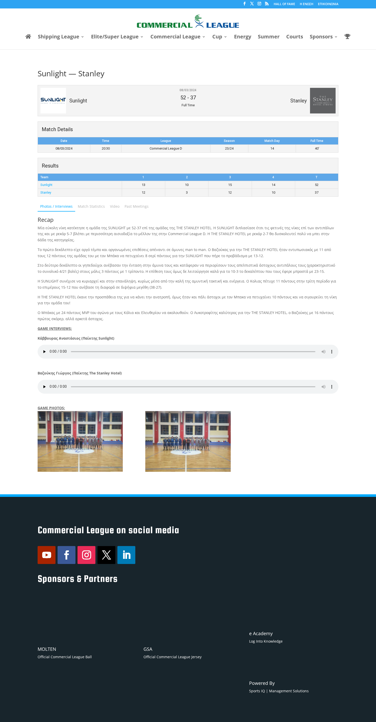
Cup (217, 37)
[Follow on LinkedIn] (126, 555)
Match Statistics (91, 206)
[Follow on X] (106, 555)
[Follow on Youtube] (47, 555)
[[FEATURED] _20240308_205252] (187, 441)
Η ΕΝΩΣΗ (306, 4)
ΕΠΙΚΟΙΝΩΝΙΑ (328, 4)
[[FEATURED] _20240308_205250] (80, 441)
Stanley (45, 192)
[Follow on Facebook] (66, 555)
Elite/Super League (115, 37)
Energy (242, 37)
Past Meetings (137, 206)
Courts (294, 37)
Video (114, 206)
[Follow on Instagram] (86, 555)
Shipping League (58, 37)
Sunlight (46, 185)
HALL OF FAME (284, 4)
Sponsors (321, 37)
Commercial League (175, 37)
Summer (269, 37)
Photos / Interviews (56, 206)
